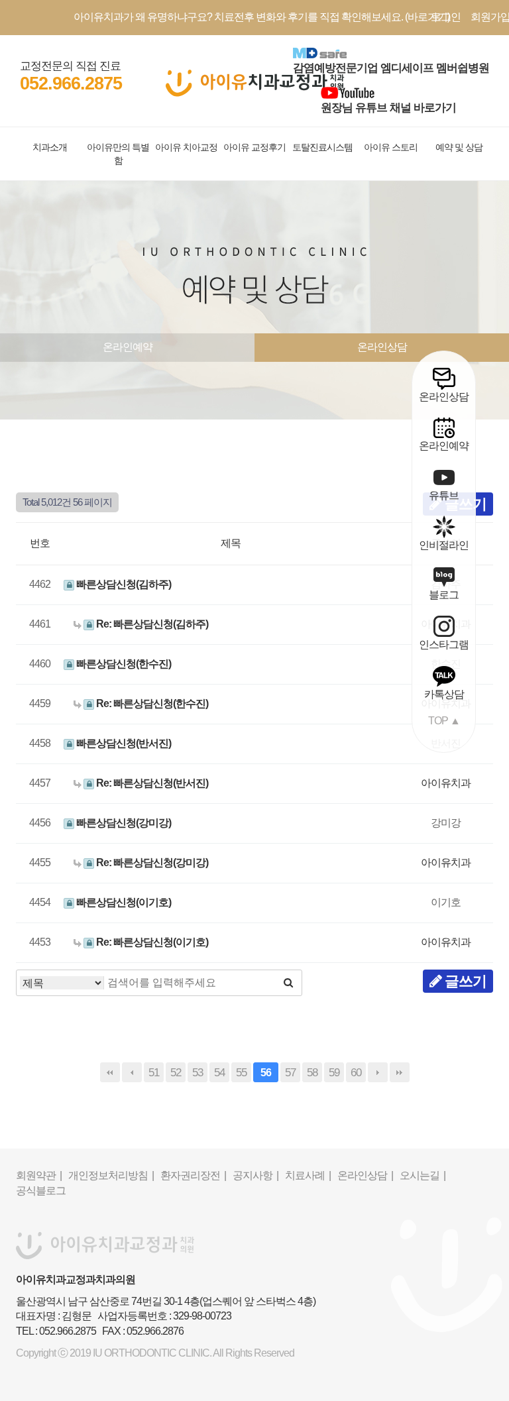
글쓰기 (463, 981)
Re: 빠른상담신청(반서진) (151, 783)
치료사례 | (308, 1175)
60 (356, 1072)
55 (241, 1072)
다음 (378, 1072)
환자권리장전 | (193, 1175)
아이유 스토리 (391, 147)
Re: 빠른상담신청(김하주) (151, 624)
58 (312, 1072)
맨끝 (400, 1072)
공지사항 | (255, 1175)
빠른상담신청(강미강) (122, 822)
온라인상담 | (365, 1175)
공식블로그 (41, 1190)
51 (153, 1072)
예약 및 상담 (458, 147)
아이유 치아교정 (186, 147)
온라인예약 (127, 347)
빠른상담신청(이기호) (122, 902)
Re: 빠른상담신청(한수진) (151, 703)
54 (219, 1072)
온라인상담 (382, 347)
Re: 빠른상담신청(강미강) (151, 862)
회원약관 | (39, 1175)
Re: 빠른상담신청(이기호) (151, 942)
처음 (110, 1072)
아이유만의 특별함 (118, 154)
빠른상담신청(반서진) (122, 743)
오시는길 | (422, 1175)
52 (175, 1072)
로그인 (446, 17)
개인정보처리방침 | (111, 1175)
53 (197, 1072)
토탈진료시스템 (322, 147)
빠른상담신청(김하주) (122, 584)
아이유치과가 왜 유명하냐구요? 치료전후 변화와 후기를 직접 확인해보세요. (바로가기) (262, 17)
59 (334, 1072)
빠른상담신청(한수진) (122, 663)
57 (290, 1072)
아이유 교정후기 (254, 147)
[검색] (288, 982)
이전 (132, 1072)
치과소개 (49, 147)
